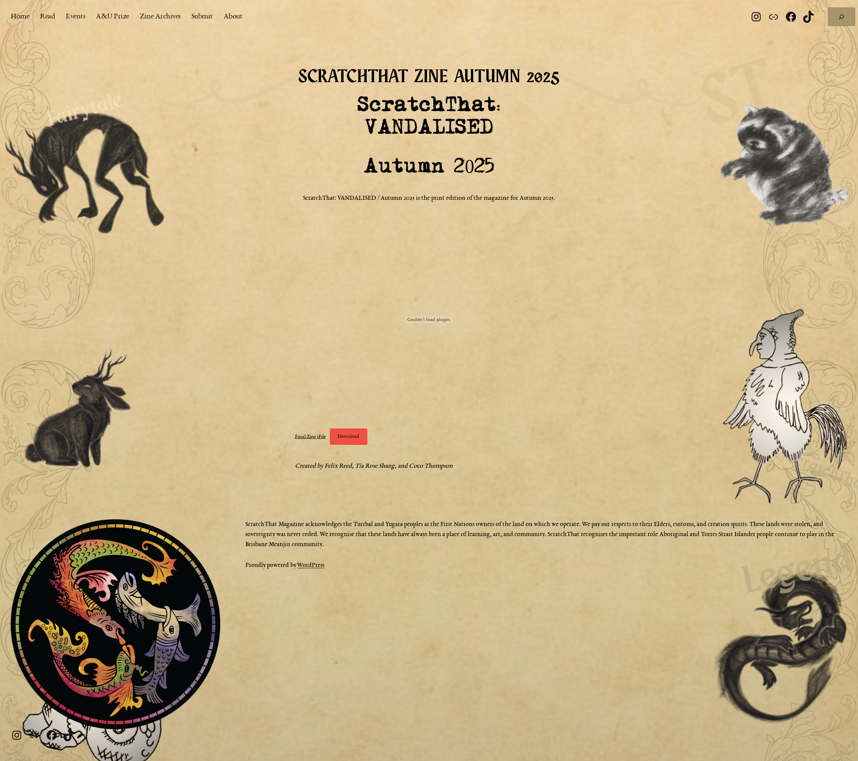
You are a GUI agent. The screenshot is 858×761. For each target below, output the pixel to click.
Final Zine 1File (310, 436)
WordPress (310, 565)
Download (348, 436)
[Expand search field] (841, 16)
